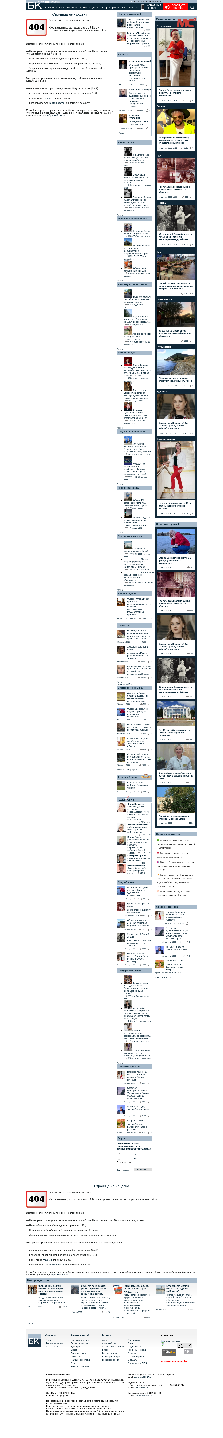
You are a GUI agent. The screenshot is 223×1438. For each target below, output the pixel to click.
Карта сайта (52, 1346)
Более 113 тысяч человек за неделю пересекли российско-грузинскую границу (176, 866)
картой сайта (56, 102)
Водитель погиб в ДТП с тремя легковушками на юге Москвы (173, 893)
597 (145, 720)
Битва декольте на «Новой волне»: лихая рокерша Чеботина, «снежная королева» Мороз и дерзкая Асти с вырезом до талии (175, 880)
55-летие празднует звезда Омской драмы (138, 1107)
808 (144, 749)
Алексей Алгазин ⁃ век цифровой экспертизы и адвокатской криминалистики (138, 23)
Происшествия (118, 7)
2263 (186, 294)
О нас (48, 1340)
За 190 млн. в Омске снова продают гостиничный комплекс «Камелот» (175, 333)
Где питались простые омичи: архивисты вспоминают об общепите (174, 189)
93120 (107, 1312)
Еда (159, 155)
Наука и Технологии (80, 1360)
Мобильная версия (153, 6)
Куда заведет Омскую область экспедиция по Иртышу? (177, 1288)
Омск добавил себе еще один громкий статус (136, 870)
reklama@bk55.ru (143, 1395)
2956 (144, 619)
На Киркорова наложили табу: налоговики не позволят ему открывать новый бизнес (174, 140)
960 (186, 197)
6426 (144, 1116)
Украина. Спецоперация (132, 218)
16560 (143, 677)
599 (144, 704)
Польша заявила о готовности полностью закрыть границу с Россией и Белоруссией (176, 844)
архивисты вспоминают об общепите (139, 911)
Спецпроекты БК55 (129, 970)
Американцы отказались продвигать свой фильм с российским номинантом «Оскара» (139, 670)
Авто (104, 1340)
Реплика (123, 54)
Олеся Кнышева (135, 804)
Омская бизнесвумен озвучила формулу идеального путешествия (137, 713)
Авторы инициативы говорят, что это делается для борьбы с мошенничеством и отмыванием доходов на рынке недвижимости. (95, 1302)
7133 (144, 642)
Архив (121, 133)
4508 (143, 863)
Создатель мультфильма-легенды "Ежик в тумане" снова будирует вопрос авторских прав (138, 1093)
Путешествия (164, 26)
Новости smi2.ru (125, 684)
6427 (182, 956)
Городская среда (128, 487)
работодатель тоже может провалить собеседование (137, 830)
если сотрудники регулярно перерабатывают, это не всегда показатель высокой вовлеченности (138, 813)
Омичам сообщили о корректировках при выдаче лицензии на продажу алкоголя (138, 697)
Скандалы (124, 625)
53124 (64, 1307)
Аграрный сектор (128, 777)
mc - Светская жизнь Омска (147, 1)
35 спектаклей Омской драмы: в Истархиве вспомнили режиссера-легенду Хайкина (175, 237)
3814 (143, 822)
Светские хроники (129, 1066)
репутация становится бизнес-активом (138, 859)
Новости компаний (129, 14)
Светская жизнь (166, 19)
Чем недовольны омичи (133, 284)
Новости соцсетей (167, 524)
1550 (186, 341)
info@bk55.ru (141, 1388)
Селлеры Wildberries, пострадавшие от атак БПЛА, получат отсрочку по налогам (139, 758)
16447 (143, 661)
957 (144, 915)
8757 (144, 1132)
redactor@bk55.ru (142, 1377)
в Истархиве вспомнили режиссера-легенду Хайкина (139, 943)
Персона (161, 203)
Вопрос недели (127, 593)
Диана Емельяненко (137, 824)
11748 (142, 873)
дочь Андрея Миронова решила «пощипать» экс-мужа (138, 656)
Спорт (105, 7)
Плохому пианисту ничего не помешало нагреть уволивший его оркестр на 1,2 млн (138, 635)
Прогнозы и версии (130, 536)
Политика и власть (55, 7)
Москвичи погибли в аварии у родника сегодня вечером (173, 855)
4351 (144, 965)
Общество (133, 7)
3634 (144, 1102)
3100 (143, 835)
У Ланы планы (126, 142)
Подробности (126, 882)
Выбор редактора (38, 1280)
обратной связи (56, 115)
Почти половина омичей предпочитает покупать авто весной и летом (139, 727)
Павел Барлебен (136, 865)
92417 (149, 1317)
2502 (144, 949)
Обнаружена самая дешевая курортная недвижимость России (138, 923)
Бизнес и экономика (77, 7)
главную (47, 98)
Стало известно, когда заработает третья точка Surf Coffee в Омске (138, 742)
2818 (186, 148)
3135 (143, 853)
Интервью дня (126, 352)
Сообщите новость (178, 6)
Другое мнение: (124, 1162)
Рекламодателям (54, 1343)
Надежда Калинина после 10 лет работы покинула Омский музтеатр (137, 957)
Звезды (161, 106)
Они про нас (134, 1340)
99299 (192, 1309)
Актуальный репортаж (131, 431)
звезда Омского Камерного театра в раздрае (137, 1127)
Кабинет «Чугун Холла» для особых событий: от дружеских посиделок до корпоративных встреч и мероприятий (139, 38)
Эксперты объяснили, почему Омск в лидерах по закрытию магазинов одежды (50, 1290)
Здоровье (162, 391)
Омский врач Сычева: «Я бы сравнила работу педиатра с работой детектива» (173, 425)
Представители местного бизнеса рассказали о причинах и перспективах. (52, 1300)
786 (186, 433)
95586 (149, 30)
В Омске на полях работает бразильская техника (138, 785)
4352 (186, 513)
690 (144, 734)
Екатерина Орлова (137, 855)
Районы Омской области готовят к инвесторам (136, 1287)
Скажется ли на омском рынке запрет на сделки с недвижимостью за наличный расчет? (93, 1290)
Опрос (131, 1343)
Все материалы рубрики (127, 770)
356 (144, 792)
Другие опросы (123, 1170)
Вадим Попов (134, 837)
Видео (105, 1350)
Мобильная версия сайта (174, 1361)
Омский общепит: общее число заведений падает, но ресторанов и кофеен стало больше (176, 286)
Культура (95, 7)
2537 (144, 929)
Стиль (74, 1363)
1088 (144, 765)
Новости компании (80, 1366)
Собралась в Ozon (136, 1120)
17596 (149, 46)
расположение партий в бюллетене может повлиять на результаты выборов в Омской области (138, 846)
